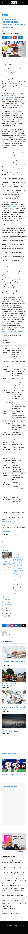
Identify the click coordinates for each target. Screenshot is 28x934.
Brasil (12, 930)
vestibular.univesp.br (7, 97)
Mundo (17, 930)
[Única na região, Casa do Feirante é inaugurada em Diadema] (14, 743)
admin (7, 31)
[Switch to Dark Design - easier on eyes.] (23, 2)
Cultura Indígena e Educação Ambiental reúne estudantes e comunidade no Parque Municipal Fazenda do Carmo (13, 901)
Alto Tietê (6, 930)
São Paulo (5, 15)
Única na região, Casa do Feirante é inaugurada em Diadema (12, 752)
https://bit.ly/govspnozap (9, 521)
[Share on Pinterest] (15, 37)
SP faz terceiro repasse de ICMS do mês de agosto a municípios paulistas (13, 662)
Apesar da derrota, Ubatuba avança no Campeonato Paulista (13, 775)
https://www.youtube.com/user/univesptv (13, 331)
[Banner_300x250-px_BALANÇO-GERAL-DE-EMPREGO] (14, 842)
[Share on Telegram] (20, 37)
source (4, 525)
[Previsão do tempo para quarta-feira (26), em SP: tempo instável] (14, 721)
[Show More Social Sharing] (24, 37)
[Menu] (2, 2)
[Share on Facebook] (4, 37)
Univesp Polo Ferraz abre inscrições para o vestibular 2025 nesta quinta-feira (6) (6, 562)
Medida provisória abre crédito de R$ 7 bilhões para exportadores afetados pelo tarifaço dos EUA (12, 862)
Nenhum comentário (7, 33)
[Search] (25, 2)
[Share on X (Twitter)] (9, 37)
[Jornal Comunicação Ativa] (14, 2)
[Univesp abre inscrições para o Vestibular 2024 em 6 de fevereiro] (14, 49)
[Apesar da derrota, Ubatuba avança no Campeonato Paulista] (14, 765)
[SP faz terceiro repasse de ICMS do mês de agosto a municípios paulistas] (14, 652)
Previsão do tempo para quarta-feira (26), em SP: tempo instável (12, 730)
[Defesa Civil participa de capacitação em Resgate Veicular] (14, 675)
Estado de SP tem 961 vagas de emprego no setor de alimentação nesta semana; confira (14, 707)
